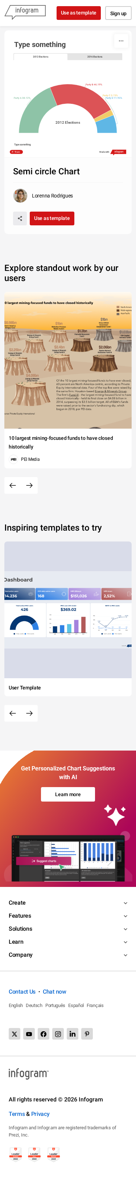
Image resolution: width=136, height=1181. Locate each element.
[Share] (20, 218)
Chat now (54, 991)
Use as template (79, 13)
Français (95, 1005)
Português (55, 1005)
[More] (121, 41)
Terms (17, 1113)
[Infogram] (25, 13)
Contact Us (22, 991)
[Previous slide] (13, 485)
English (16, 1005)
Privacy (40, 1113)
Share (17, 151)
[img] (38, 110)
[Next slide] (29, 485)
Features (20, 915)
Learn (16, 941)
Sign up (118, 13)
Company (21, 954)
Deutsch (34, 1005)
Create (17, 902)
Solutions (20, 928)
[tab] (40, 57)
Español (76, 1005)
